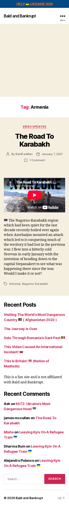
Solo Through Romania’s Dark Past (32, 338)
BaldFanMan (24, 154)
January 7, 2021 (52, 154)
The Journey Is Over (20, 329)
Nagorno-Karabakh (35, 284)
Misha (9, 432)
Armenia (15, 284)
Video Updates (34, 126)
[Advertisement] (34, 60)
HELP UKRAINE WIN (34, 4)
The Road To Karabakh (34, 140)
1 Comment (37, 160)
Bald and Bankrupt (20, 16)
